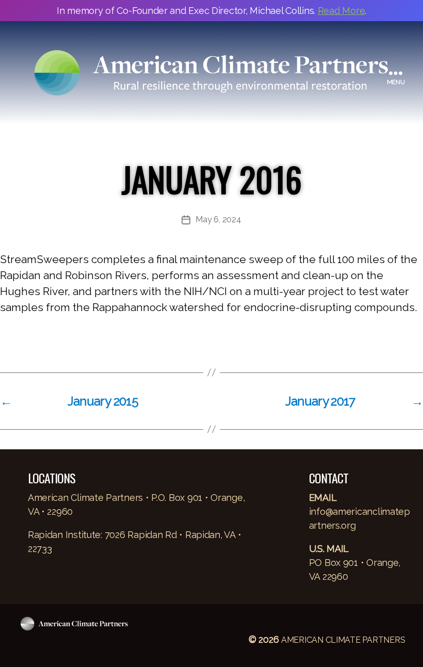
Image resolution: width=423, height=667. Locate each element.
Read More (341, 10)
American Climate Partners (343, 640)
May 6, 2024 (218, 219)
